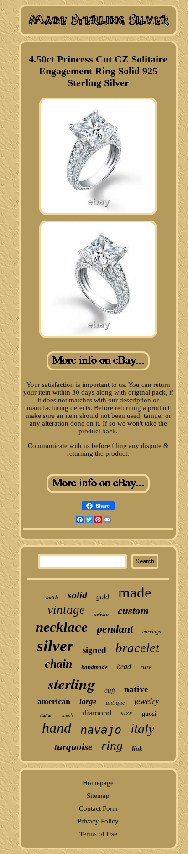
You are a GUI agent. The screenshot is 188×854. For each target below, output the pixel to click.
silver (55, 646)
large (88, 701)
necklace (62, 627)
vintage (66, 610)
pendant (115, 629)
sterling (71, 684)
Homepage (98, 783)
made (134, 592)
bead (124, 666)
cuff (109, 690)
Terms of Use (98, 834)
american (53, 701)
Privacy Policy (98, 821)
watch (51, 597)
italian (46, 715)
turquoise (73, 746)
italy (142, 728)
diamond (97, 712)
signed (94, 650)
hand (56, 728)
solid (77, 595)
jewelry (146, 701)
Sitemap (98, 795)
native (136, 689)
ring (112, 745)
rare (146, 666)
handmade (94, 667)
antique (115, 702)
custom (133, 611)
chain (58, 663)
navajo (100, 729)
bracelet (137, 647)
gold (102, 597)
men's (67, 715)
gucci (149, 713)
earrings (151, 631)
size (126, 713)
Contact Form (98, 808)
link (137, 749)
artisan (101, 614)
